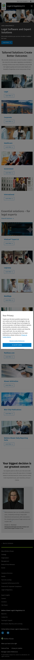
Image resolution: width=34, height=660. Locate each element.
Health (3, 576)
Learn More (6, 42)
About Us (3, 614)
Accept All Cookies (17, 345)
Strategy (3, 554)
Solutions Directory (6, 573)
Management (5, 561)
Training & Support (6, 620)
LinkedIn (2, 632)
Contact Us (4, 617)
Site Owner (4, 605)
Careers (3, 598)
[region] (17, 330)
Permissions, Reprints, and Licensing (11, 624)
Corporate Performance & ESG (10, 583)
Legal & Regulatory (6, 590)
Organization (5, 558)
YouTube (8, 632)
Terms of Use (5, 648)
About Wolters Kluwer (7, 551)
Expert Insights (5, 595)
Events (3, 568)
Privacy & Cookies (17, 648)
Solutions (8, 543)
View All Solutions (6, 218)
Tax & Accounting (6, 580)
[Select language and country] (31, 1)
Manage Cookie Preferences (17, 341)
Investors (4, 602)
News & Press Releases (8, 564)
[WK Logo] (7, 638)
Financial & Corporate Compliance (11, 586)
